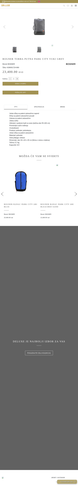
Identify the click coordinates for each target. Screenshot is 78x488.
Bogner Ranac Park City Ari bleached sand (57, 205)
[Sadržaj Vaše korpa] (72, 5)
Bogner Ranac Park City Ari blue (20, 205)
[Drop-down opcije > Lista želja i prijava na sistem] (5, 5)
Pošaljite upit (20, 92)
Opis (15, 107)
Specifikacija (39, 107)
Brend (62, 107)
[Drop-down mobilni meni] (76, 6)
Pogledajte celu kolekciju (39, 353)
